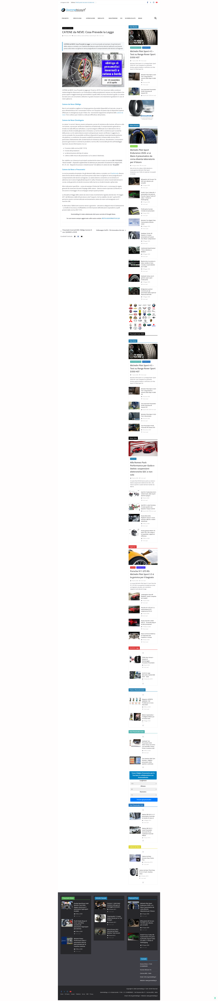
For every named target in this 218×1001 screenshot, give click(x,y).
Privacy (91, 994)
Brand (140, 18)
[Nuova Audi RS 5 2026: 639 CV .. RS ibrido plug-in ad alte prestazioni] (134, 625)
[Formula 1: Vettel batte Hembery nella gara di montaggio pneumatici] (100, 907)
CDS (121, 18)
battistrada (114, 173)
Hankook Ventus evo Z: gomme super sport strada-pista (147, 277)
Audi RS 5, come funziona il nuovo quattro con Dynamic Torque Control (148, 507)
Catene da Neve (90, 18)
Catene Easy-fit (92, 35)
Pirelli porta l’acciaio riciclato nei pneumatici (147, 210)
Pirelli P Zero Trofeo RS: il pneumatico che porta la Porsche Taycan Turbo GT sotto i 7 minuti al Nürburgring (148, 196)
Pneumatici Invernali (68, 28)
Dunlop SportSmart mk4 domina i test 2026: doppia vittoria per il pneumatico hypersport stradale (81, 907)
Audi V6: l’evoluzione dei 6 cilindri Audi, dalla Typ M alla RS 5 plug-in (148, 493)
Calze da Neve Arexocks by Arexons (148, 857)
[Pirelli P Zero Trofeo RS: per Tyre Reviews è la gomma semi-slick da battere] (135, 760)
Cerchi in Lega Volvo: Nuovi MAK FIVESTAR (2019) (148, 659)
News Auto (101, 18)
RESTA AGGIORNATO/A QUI (111, 218)
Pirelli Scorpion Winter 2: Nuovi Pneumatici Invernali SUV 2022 (148, 826)
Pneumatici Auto (141, 567)
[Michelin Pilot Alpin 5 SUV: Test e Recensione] (134, 417)
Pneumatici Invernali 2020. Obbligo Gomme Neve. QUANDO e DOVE (77, 231)
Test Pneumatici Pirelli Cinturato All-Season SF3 (148, 426)
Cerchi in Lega (77, 18)
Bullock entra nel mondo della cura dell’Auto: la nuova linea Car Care (147, 715)
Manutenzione (113, 18)
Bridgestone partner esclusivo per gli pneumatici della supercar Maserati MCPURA (148, 291)
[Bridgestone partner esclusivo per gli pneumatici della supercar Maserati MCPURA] (134, 294)
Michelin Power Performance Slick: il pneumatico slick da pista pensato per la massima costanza (80, 942)
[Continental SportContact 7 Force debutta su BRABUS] (134, 252)
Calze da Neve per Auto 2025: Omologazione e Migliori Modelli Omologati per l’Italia (148, 872)
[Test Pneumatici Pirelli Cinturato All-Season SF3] (134, 429)
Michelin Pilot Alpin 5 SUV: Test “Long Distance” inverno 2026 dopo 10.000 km (148, 77)
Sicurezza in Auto (130, 18)
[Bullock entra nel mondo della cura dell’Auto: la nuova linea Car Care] (135, 715)
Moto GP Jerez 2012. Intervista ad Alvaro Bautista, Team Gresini (113, 931)
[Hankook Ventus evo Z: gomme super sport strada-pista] (134, 280)
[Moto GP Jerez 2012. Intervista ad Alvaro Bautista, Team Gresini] (100, 934)
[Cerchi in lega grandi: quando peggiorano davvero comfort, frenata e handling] (135, 673)
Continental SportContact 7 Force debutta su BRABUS (148, 250)
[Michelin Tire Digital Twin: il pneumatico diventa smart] (134, 224)
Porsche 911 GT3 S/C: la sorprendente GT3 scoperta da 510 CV (147, 609)
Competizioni (134, 146)
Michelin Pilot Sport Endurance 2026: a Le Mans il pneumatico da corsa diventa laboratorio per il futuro (142, 156)
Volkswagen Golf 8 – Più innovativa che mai (110, 230)
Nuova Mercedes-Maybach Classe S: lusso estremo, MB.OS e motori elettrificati (148, 518)
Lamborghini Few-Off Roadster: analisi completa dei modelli (148, 596)
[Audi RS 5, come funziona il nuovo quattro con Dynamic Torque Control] (134, 508)
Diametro (143, 792)
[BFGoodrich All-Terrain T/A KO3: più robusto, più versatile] (134, 183)
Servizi (83, 994)
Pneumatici (65, 18)
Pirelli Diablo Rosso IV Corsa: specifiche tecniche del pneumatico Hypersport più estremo (81, 924)
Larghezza (143, 780)
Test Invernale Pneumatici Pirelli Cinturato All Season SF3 (148, 91)
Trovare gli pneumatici (144, 800)
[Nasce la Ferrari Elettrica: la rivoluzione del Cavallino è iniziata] (134, 638)
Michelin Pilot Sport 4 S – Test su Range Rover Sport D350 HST (142, 54)
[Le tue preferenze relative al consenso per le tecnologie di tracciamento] (215, 998)
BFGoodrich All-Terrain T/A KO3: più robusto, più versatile (86, 3)
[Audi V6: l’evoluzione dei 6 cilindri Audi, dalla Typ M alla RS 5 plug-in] (134, 496)
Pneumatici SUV (146, 47)
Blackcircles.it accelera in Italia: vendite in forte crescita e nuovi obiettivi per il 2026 (148, 263)
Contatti (73, 994)
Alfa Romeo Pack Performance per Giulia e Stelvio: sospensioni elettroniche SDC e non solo (142, 468)
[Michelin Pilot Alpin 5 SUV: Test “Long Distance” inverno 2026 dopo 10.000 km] (134, 80)
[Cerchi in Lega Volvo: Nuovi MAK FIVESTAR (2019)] (135, 659)
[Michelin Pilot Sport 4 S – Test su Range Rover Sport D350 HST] (143, 37)
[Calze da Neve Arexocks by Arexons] (135, 858)
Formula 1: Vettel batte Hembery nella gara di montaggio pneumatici (113, 905)
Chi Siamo (67, 994)
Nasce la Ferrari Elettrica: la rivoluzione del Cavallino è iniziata (148, 635)
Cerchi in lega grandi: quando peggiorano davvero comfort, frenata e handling (148, 673)
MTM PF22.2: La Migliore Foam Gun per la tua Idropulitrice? (148, 701)
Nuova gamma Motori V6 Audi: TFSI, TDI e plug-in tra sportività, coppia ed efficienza (148, 533)
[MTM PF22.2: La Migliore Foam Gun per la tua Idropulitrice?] (135, 701)
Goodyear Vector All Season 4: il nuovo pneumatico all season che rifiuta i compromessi (148, 236)
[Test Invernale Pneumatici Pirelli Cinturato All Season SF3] (134, 92)
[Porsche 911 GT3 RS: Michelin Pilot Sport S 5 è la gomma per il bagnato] (143, 557)
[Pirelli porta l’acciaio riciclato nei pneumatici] (134, 212)
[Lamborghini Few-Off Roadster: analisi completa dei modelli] (134, 599)
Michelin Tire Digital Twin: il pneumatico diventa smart (148, 222)
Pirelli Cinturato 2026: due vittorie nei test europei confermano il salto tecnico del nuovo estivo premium (148, 744)
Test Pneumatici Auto (136, 47)
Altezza (143, 786)
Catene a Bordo (77, 35)
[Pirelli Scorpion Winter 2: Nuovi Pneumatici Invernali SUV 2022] (135, 826)
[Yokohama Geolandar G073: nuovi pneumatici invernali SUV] (132, 816)
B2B (87, 994)
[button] (69, 18)
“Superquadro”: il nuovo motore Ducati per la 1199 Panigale (114, 918)
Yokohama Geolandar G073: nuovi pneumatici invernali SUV (145, 815)
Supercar (133, 567)
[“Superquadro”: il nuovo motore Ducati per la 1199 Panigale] (100, 920)
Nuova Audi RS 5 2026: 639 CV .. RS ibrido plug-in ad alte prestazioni (148, 622)
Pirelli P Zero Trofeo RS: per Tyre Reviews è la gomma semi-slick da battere (148, 761)
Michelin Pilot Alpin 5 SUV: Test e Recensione (148, 415)
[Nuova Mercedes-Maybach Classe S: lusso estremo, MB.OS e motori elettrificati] (134, 521)
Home (61, 994)
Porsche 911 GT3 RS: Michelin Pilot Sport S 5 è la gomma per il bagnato (142, 574)
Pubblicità (78, 994)
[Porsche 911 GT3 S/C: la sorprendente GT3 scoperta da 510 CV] (134, 612)
